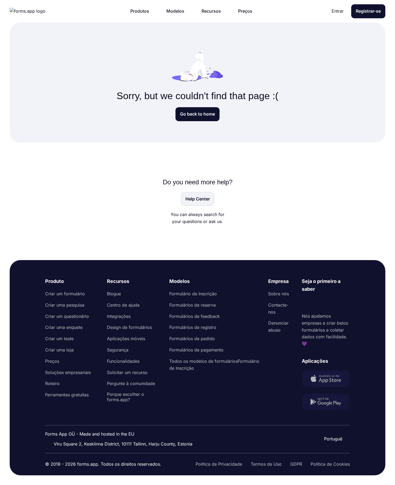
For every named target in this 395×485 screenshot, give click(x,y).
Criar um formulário (65, 293)
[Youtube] (341, 303)
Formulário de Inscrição (193, 293)
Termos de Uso (266, 464)
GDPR (296, 464)
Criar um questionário (67, 316)
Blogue (114, 293)
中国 (332, 424)
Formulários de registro (192, 327)
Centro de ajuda (123, 305)
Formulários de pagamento (196, 350)
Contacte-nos (278, 308)
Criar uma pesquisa (64, 305)
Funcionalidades (123, 361)
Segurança (117, 350)
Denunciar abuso (278, 326)
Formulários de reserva (192, 305)
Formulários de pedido (192, 338)
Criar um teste (59, 338)
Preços (52, 361)
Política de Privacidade (219, 464)
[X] (329, 303)
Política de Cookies (330, 464)
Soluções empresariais (68, 372)
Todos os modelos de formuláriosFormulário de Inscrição (214, 364)
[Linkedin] (306, 303)
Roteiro (52, 383)
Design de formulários (129, 327)
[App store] (326, 379)
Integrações (119, 316)
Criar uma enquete (63, 327)
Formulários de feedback (194, 316)
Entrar (338, 11)
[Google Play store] (326, 402)
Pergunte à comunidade (131, 383)
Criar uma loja (59, 350)
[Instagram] (318, 303)
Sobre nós (278, 293)
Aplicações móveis (126, 338)
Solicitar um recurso (127, 372)
